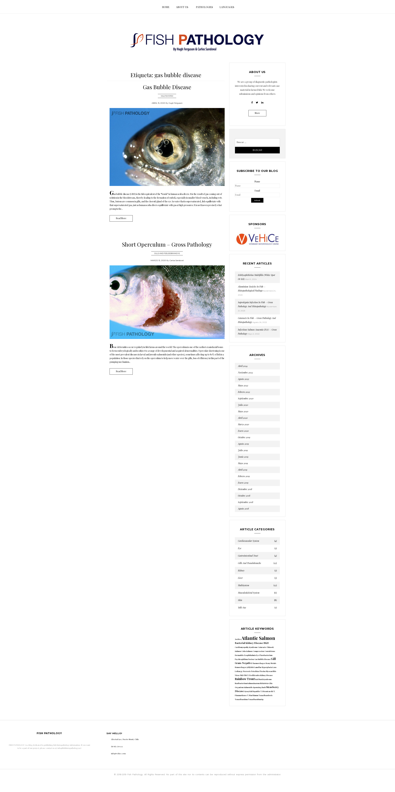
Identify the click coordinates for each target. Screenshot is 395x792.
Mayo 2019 (243, 463)
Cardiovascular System (257, 541)
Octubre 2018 (244, 496)
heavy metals (271, 663)
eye (257, 655)
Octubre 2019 (244, 437)
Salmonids (248, 687)
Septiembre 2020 (246, 398)
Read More (121, 218)
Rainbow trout (245, 679)
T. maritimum (252, 695)
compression (258, 651)
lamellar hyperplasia (263, 667)
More (257, 113)
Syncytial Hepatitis (252, 691)
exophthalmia (250, 655)
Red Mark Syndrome (263, 679)
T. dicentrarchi (266, 691)
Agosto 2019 (243, 444)
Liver (257, 578)
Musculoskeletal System (257, 593)
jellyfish (250, 667)
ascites (238, 639)
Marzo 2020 (243, 424)
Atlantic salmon (258, 638)
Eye (257, 548)
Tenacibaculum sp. (256, 699)
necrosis (247, 671)
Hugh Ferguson (176, 103)
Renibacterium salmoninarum (247, 683)
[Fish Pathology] (197, 39)
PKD (241, 675)
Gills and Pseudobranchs (167, 253)
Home (165, 7)
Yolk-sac (257, 608)
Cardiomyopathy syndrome (246, 647)
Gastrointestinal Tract (257, 556)
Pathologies (204, 7)
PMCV (246, 675)
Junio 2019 (243, 457)
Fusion (251, 659)
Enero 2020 (243, 431)
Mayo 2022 (243, 386)
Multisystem (167, 96)
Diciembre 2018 (245, 489)
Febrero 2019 (244, 476)
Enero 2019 (243, 483)
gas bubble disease (262, 659)
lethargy (239, 671)
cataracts (262, 647)
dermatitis (239, 655)
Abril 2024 (242, 366)
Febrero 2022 (244, 392)
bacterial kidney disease (249, 642)
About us (182, 7)
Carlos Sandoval (176, 260)
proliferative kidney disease (261, 675)
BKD (266, 642)
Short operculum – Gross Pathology (167, 244)
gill (273, 659)
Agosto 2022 (243, 379)
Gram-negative (243, 663)
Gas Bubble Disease (167, 87)
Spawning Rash (259, 687)
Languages (227, 7)
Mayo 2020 (243, 411)
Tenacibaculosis (265, 695)
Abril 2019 (242, 470)
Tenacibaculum (241, 699)
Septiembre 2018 (245, 502)
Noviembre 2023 (245, 373)
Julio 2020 (243, 405)
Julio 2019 (243, 450)
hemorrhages (240, 667)
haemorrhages (259, 663)
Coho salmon (246, 651)
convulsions (270, 651)
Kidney (257, 571)
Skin (257, 600)
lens (274, 667)
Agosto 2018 (243, 509)
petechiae (255, 671)
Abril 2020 (243, 418)
